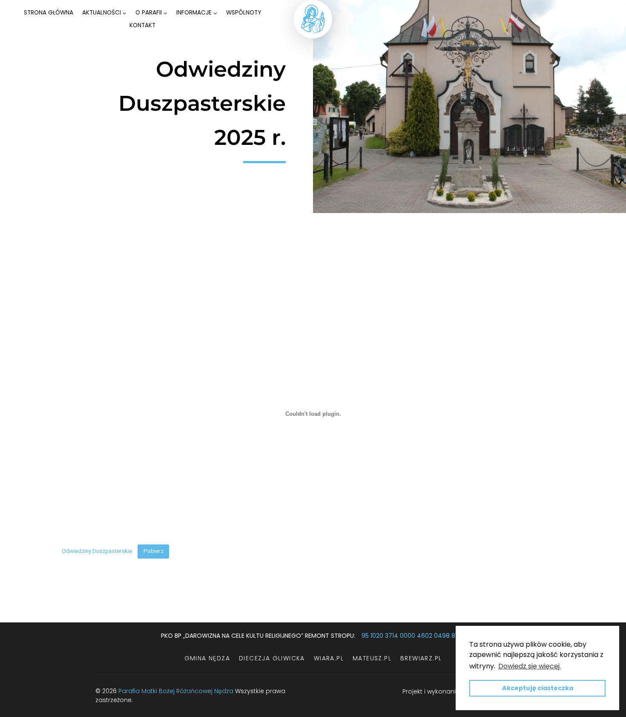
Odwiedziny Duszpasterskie (97, 550)
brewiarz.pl (421, 658)
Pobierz (154, 550)
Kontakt (142, 25)
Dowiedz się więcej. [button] (529, 666)
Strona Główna (48, 13)
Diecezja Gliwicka (272, 658)
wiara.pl (329, 658)
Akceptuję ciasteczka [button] (537, 688)
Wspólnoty (243, 13)
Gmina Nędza (207, 658)
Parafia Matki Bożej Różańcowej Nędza (175, 691)
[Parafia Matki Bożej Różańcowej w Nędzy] (313, 19)
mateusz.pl (372, 658)
